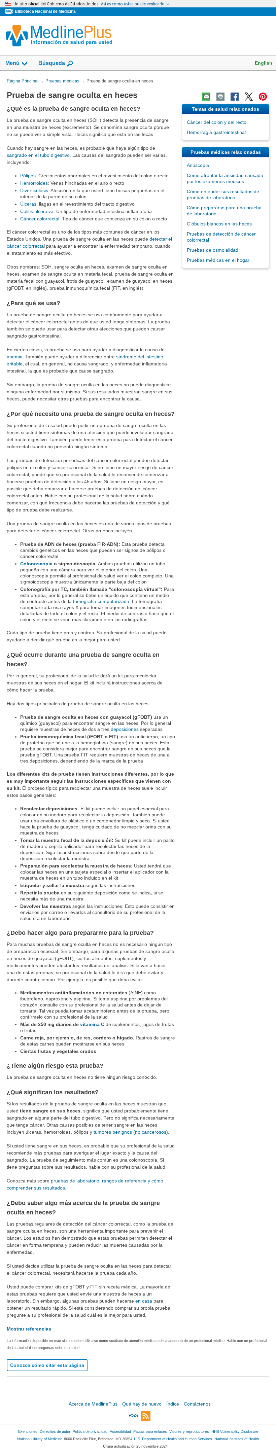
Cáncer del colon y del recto (216, 122)
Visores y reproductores (189, 1431)
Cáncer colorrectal (39, 218)
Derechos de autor (55, 1431)
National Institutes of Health (236, 1439)
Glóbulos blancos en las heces (219, 223)
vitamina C (92, 1024)
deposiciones (125, 729)
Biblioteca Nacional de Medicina (45, 11)
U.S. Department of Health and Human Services (173, 1439)
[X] (248, 96)
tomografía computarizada (101, 601)
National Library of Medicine (39, 1439)
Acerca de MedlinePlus (93, 1404)
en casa (143, 1301)
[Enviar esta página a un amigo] (206, 96)
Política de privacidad (90, 1431)
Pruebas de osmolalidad (212, 250)
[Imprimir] (220, 96)
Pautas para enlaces (150, 1431)
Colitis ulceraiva (37, 211)
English (263, 63)
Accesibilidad (120, 1431)
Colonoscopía (36, 563)
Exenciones (27, 1431)
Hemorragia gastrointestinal (216, 132)
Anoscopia (198, 165)
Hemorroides (34, 183)
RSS (133, 1415)
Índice (172, 1404)
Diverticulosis (34, 190)
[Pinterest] (262, 96)
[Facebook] (234, 96)
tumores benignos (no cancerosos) (131, 1132)
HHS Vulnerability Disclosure (234, 1431)
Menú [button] (12, 63)
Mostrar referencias (29, 1329)
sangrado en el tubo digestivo (38, 155)
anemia (15, 356)
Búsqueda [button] (51, 65)
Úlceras (28, 204)
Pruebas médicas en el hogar (218, 260)
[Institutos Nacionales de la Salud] (10, 11)
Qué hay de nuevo (142, 1404)
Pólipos (28, 175)
